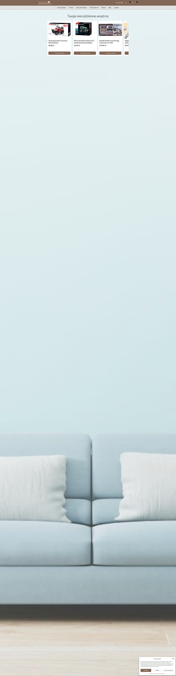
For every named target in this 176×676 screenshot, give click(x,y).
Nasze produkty (61, 7)
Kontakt (116, 7)
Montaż (103, 7)
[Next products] (128, 38)
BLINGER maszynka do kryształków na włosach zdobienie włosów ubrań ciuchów (83, 44)
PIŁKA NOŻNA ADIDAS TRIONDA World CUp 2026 (109, 42)
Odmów (157, 670)
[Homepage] (44, 3)
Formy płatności (94, 7)
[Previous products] (47, 38)
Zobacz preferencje (168, 670)
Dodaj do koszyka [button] (60, 53)
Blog (110, 7)
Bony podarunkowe (81, 7)
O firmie (71, 7)
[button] (173, 659)
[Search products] (126, 3)
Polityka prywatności (153, 673)
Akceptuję (146, 670)
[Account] (133, 3)
